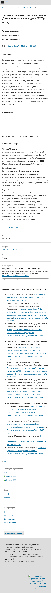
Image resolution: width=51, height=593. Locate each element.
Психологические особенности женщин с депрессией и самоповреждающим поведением (26, 409)
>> (8, 461)
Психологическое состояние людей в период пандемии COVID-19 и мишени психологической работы (27, 371)
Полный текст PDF (12, 227)
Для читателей (9, 512)
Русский (7, 498)
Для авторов (8, 515)
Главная (5, 8)
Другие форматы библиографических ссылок (19, 280)
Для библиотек (9, 519)
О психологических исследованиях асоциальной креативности (26, 439)
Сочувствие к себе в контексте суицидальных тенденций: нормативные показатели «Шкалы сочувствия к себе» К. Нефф (27, 350)
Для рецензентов (10, 522)
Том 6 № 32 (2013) (26, 8)
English (6, 494)
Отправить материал (13, 533)
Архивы (14, 8)
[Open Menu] (2, 2)
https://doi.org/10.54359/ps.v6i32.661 (21, 46)
